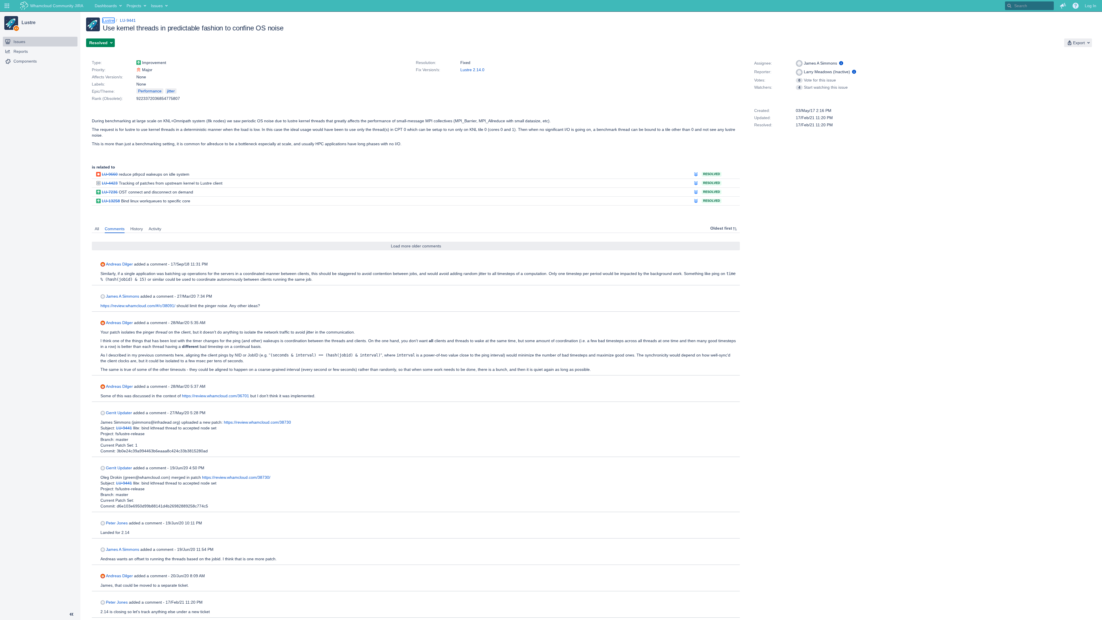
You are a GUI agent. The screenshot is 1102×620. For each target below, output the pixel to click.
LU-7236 (110, 192)
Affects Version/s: (107, 77)
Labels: (98, 84)
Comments (115, 228)
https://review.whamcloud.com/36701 (215, 396)
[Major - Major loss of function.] (138, 69)
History (136, 228)
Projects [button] (134, 5)
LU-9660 (110, 174)
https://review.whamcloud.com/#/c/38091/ (137, 305)
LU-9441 (128, 20)
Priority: (99, 69)
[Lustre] (11, 23)
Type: (97, 62)
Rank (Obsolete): (107, 98)
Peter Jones (117, 523)
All (97, 228)
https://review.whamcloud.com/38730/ (236, 477)
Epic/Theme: (103, 91)
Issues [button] (157, 5)
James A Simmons (122, 296)
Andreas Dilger (119, 264)
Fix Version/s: (428, 69)
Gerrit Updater (119, 412)
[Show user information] (841, 63)
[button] (7, 5)
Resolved (711, 174)
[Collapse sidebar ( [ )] (71, 614)
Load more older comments (416, 246)
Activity (155, 228)
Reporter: (762, 71)
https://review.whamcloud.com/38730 (257, 422)
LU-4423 (110, 183)
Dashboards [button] (106, 5)
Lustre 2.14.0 (472, 69)
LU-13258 (111, 201)
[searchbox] (1029, 5)
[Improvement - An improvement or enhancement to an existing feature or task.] (138, 62)
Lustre (28, 22)
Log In (1090, 5)
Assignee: (763, 63)
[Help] (1075, 5)
